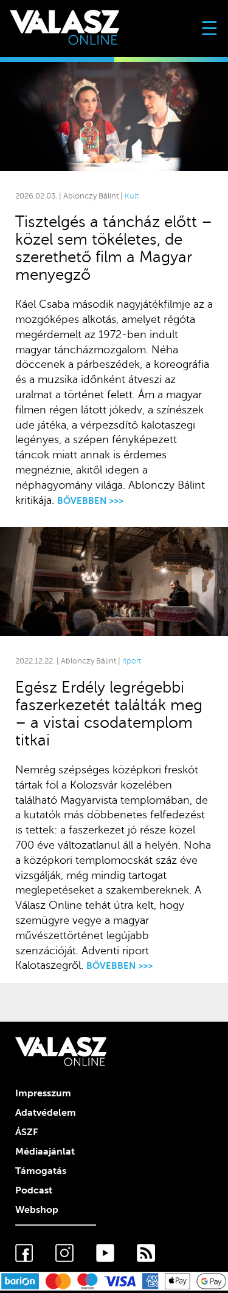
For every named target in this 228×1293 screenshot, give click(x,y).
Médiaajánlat (45, 1151)
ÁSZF (26, 1132)
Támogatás (40, 1171)
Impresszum (43, 1093)
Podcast (33, 1190)
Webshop (36, 1209)
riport (131, 661)
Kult (132, 196)
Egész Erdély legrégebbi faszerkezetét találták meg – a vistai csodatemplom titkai (108, 714)
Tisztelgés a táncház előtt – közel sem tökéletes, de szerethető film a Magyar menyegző (113, 248)
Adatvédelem (45, 1112)
